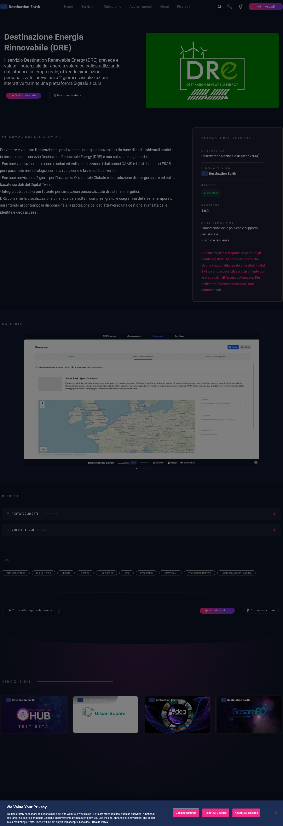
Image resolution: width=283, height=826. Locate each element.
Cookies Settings (186, 812)
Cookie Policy (100, 821)
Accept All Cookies (246, 812)
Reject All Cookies (216, 812)
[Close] (276, 812)
